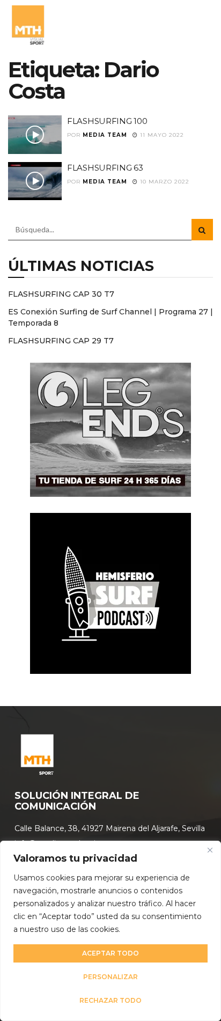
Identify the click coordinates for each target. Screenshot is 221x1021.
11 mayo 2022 (161, 134)
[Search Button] (202, 229)
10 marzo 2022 (163, 181)
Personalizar (110, 977)
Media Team (105, 134)
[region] (110, 931)
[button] (201, 24)
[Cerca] (209, 849)
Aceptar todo (110, 953)
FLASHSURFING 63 (105, 168)
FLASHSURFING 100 (107, 121)
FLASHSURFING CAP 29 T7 (61, 341)
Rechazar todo (110, 1000)
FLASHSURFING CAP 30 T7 (61, 294)
